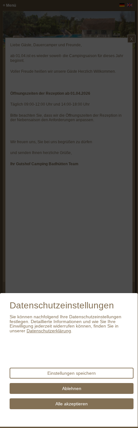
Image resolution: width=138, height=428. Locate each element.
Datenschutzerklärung (49, 330)
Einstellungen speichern (71, 373)
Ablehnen (71, 388)
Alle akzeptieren (71, 403)
